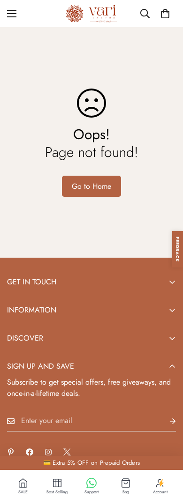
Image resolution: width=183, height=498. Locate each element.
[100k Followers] (48, 452)
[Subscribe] (165, 420)
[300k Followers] (29, 452)
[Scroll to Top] (166, 448)
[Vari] (91, 13)
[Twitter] (67, 452)
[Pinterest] (11, 452)
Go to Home (91, 186)
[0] (165, 13)
